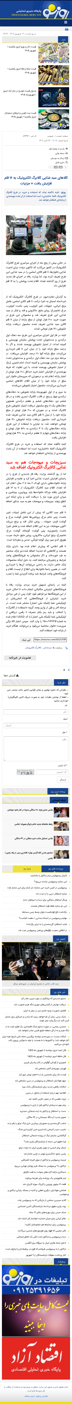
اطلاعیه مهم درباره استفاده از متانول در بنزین (46, 1093)
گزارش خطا (10, 675)
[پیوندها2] (36, 1315)
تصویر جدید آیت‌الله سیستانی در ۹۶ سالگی (46, 1117)
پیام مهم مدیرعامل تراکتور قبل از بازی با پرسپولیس (43, 1105)
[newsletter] (20, 657)
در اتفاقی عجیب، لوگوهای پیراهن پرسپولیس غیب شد (42, 930)
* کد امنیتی (62, 765)
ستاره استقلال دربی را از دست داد (51, 894)
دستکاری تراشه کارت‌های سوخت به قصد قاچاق (44, 1172)
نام (66, 705)
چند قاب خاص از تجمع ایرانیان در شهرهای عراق (36, 983)
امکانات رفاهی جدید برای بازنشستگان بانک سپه (44, 1087)
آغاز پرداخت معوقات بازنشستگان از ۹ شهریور (46, 1255)
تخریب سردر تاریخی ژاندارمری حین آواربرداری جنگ (42, 1129)
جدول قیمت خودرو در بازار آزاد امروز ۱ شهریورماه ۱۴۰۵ (19, 93)
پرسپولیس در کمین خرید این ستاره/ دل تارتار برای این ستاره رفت (37, 888)
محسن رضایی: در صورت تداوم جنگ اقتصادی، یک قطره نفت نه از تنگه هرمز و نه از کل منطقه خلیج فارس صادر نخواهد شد (37, 1028)
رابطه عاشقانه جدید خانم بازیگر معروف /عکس (33, 824)
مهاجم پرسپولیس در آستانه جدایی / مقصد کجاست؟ (43, 918)
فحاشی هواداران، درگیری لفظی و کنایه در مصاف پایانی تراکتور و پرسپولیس (38, 1192)
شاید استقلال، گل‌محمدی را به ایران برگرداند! (46, 924)
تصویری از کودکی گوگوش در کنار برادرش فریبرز (45, 1062)
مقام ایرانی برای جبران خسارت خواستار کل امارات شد (42, 1219)
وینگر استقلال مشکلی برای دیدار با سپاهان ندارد (45, 900)
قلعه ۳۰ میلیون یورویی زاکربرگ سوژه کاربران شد (44, 1184)
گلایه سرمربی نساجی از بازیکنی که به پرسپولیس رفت (41, 1200)
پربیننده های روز (55, 869)
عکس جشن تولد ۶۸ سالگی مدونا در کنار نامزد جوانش (30, 810)
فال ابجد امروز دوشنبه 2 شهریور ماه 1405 (47, 1050)
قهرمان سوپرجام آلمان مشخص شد (50, 1069)
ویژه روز (27, 869)
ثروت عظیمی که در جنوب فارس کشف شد (47, 1099)
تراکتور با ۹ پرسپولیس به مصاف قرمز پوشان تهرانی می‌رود (40, 1166)
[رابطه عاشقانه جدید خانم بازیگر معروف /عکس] (61, 827)
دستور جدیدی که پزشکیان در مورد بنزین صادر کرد (43, 998)
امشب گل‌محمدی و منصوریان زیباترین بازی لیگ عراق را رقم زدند (36, 1123)
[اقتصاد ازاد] (36, 1358)
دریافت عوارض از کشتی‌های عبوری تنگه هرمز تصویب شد (40, 1005)
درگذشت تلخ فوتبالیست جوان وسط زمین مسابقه (44, 912)
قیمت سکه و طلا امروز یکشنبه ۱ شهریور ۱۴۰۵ (21, 71)
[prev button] (13, 938)
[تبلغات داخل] (36, 1279)
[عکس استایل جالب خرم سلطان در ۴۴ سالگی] (61, 841)
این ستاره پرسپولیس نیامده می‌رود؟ (50, 882)
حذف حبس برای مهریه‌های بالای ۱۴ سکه (47, 1212)
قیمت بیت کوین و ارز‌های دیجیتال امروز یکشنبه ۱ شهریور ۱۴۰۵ (20, 115)
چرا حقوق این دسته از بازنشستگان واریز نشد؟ (45, 1142)
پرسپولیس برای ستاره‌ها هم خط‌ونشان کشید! (45, 1225)
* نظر (64, 732)
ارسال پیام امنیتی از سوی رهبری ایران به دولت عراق (42, 1148)
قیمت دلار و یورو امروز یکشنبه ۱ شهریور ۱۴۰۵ (21, 49)
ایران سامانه (30, 1396)
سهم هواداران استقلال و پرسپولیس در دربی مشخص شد (40, 1081)
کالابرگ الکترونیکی (33, 647)
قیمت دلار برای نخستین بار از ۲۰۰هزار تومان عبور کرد (42, 1075)
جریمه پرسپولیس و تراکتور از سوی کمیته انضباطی (43, 1160)
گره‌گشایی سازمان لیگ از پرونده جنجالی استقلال (44, 1136)
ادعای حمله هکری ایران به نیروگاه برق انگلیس (45, 1243)
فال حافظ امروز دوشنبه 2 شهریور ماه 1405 (46, 1056)
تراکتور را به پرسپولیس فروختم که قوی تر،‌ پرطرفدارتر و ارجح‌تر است (35, 1249)
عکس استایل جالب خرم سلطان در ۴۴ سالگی (34, 838)
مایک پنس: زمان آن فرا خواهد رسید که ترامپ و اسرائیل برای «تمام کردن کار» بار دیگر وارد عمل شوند (37, 1019)
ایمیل (65, 719)
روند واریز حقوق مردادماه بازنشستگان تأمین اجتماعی (42, 1206)
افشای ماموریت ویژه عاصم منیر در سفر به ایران (44, 1011)
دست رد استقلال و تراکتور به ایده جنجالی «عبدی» (43, 1111)
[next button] (5, 938)
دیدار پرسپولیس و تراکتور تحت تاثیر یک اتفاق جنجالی (41, 1237)
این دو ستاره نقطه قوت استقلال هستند (49, 906)
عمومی (50, 136)
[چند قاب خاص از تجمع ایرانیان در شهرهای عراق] (36, 964)
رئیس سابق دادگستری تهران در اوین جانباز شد (45, 1154)
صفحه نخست (62, 136)
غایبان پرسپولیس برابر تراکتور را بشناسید (48, 876)
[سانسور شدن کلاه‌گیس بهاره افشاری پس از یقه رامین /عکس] (61, 855)
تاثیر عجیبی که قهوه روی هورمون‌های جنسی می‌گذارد (42, 1231)
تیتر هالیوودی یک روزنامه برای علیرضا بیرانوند (45, 1178)
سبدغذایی (47, 647)
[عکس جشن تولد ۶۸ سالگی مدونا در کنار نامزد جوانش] (61, 812)
